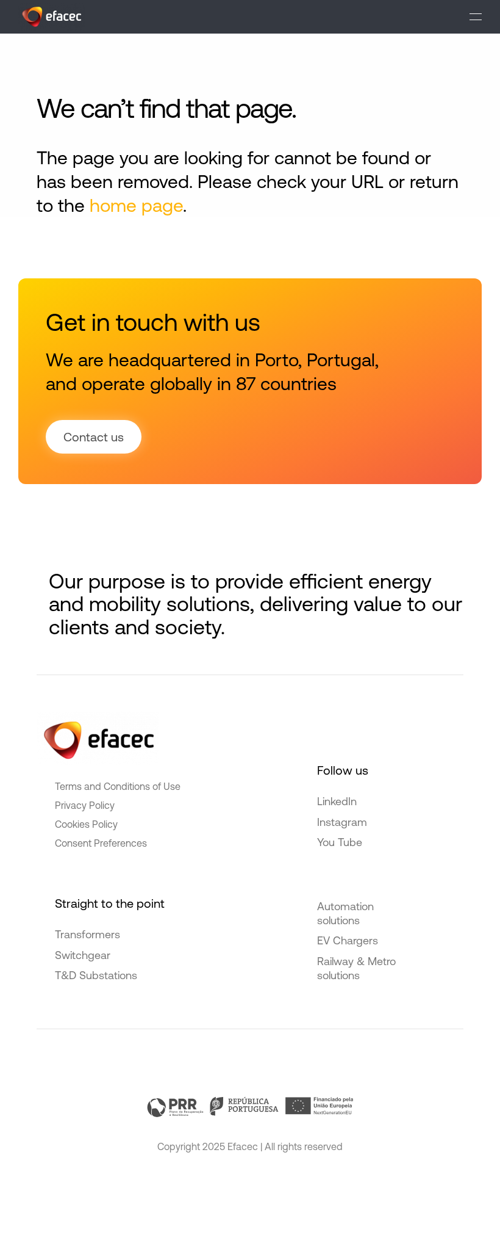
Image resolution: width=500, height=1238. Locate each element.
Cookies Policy (86, 824)
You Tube (339, 842)
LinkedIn (337, 801)
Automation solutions (345, 913)
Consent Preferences (101, 843)
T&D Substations (96, 975)
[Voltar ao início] (51, 17)
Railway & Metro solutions (356, 968)
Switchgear (82, 955)
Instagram (342, 822)
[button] (476, 16)
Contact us (93, 437)
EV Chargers (347, 940)
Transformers (87, 934)
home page (136, 205)
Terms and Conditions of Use (117, 786)
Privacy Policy (85, 805)
